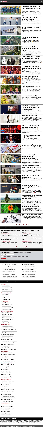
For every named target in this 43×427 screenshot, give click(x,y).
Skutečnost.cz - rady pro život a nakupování (9, 264)
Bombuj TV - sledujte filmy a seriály (7, 406)
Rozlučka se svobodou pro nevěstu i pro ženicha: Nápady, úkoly (32, 68)
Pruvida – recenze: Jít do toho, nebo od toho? (31, 239)
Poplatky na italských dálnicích (6, 346)
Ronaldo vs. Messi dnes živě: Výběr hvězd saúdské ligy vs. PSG (31, 8)
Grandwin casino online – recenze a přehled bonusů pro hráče (31, 187)
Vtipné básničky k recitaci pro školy (7, 401)
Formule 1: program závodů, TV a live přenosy (9, 349)
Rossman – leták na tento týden (7, 377)
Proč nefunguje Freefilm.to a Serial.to (7, 409)
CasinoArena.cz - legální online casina (29, 266)
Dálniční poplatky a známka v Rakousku (8, 344)
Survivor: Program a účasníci (6, 322)
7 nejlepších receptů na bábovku (7, 352)
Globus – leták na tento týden (6, 374)
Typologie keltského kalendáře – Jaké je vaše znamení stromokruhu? (32, 196)
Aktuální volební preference (6, 302)
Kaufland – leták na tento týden (6, 367)
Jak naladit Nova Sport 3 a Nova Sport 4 (8, 391)
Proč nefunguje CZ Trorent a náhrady (7, 413)
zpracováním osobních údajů (11, 256)
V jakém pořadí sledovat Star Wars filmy (8, 317)
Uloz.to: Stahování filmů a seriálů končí (8, 404)
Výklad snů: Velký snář (5, 384)
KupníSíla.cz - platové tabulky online (28, 264)
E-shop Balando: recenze (6, 299)
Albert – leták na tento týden (6, 369)
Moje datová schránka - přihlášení (7, 339)
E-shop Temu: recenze (5, 294)
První (14, 224)
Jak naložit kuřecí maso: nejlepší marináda (8, 361)
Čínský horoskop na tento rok (6, 386)
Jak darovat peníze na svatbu (31, 145)
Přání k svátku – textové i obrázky (7, 399)
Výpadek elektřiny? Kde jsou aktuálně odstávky (9, 329)
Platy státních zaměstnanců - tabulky (7, 307)
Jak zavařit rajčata (5, 357)
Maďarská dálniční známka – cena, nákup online (9, 341)
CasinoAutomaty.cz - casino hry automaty (29, 271)
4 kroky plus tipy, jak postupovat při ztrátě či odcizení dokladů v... (29, 156)
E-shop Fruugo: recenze (5, 297)
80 (19, 224)
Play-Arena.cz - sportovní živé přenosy (29, 274)
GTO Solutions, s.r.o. (32, 426)
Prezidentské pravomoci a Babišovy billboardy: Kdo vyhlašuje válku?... (30, 107)
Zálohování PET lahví (5, 347)
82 (23, 224)
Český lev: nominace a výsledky (7, 289)
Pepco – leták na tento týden (6, 372)
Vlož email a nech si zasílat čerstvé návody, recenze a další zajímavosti (16, 252)
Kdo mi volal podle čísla (5, 337)
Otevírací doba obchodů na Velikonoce (8, 364)
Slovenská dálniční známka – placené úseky (9, 342)
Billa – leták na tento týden (6, 371)
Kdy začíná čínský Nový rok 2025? (7, 287)
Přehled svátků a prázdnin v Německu (8, 381)
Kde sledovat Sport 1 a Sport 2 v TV (7, 336)
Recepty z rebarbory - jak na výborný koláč (8, 354)
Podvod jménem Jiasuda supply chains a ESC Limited (10, 231)
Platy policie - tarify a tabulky (6, 309)
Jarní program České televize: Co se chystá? (30, 231)
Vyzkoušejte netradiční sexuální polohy (8, 396)
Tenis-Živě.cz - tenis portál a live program (9, 274)
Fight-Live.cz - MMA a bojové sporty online (9, 269)
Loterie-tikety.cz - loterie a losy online (28, 269)
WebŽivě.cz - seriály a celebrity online (8, 266)
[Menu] (41, 1)
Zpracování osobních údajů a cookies (21, 426)
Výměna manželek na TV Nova (6, 312)
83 (26, 224)
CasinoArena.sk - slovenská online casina (29, 276)
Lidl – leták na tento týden (6, 366)
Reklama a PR (3, 426)
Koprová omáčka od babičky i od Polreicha (8, 359)
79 (16, 224)
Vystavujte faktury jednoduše (31, 215)
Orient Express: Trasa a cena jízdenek (8, 389)
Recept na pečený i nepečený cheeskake (8, 356)
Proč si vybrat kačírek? (29, 96)
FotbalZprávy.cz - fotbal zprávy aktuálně (9, 271)
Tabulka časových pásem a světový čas (8, 327)
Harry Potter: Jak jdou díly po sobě (7, 319)
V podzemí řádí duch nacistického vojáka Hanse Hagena (30, 48)
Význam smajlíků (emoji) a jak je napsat (8, 334)
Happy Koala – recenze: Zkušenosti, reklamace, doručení (9, 239)
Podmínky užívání (12, 426)
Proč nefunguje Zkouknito (6, 411)
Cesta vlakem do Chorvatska (6, 394)
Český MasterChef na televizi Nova (7, 314)
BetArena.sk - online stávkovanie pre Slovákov (10, 276)
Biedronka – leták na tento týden (7, 376)
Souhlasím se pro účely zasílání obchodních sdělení (15, 256)
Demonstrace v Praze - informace (7, 304)
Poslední (28, 224)
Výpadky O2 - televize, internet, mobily (8, 332)
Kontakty (7, 426)
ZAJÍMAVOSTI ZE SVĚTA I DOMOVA (12, 4)
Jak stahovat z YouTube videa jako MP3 (8, 408)
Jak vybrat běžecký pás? (30, 115)
